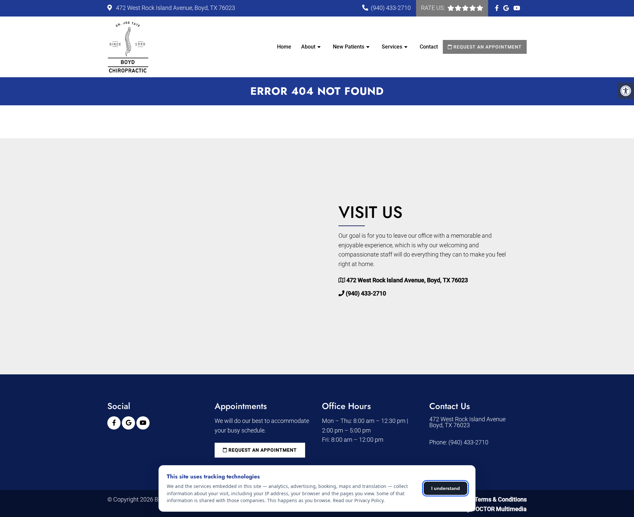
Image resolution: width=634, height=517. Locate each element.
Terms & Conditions (501, 499)
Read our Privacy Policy (358, 500)
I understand (445, 488)
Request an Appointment (487, 47)
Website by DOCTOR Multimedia (484, 508)
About (308, 47)
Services (392, 47)
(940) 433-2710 (391, 7)
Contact (429, 47)
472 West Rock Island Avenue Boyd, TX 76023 (467, 422)
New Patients (348, 47)
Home (284, 47)
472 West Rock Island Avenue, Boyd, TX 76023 (175, 7)
